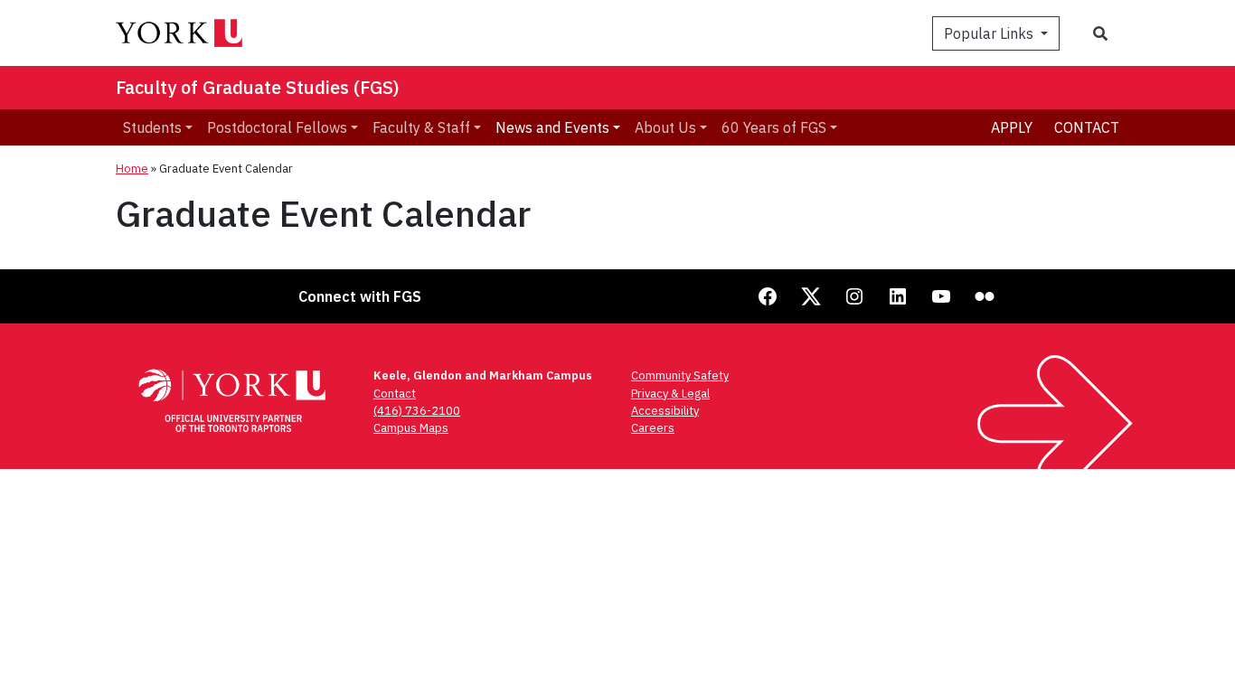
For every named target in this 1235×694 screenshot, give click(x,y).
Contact (1086, 127)
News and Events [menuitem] (552, 127)
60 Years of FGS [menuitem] (773, 127)
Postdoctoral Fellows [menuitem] (277, 127)
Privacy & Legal (670, 393)
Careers (652, 428)
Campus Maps (410, 428)
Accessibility (665, 410)
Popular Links (990, 33)
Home (132, 168)
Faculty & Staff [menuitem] (421, 127)
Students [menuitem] (152, 127)
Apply (1011, 127)
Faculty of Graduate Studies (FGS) (258, 87)
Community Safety (680, 375)
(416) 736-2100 (416, 410)
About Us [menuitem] (665, 127)
